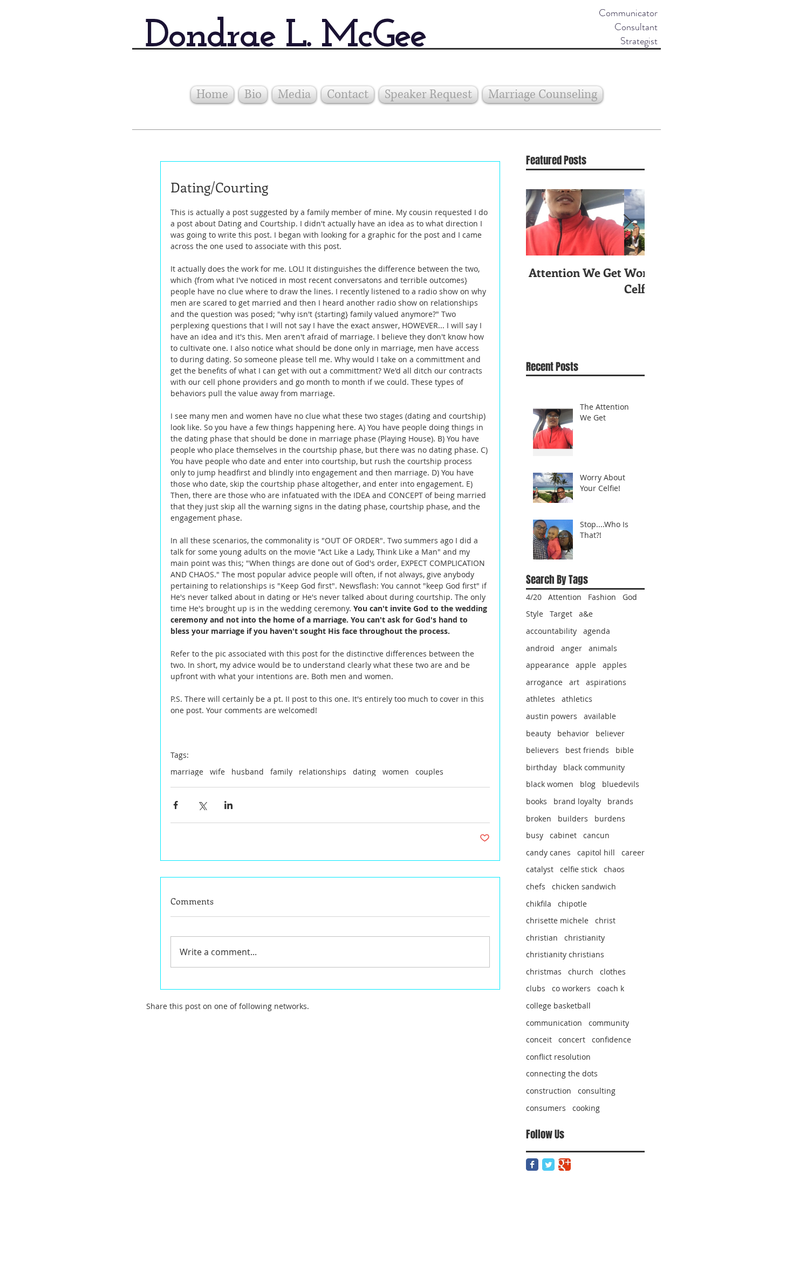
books (536, 801)
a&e (586, 614)
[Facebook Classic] (532, 1164)
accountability (551, 631)
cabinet (563, 835)
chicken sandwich (584, 886)
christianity (584, 937)
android (540, 648)
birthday (541, 767)
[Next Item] (627, 222)
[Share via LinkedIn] (228, 805)
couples (429, 771)
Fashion (602, 597)
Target (561, 614)
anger (571, 648)
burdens (609, 818)
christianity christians (565, 954)
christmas (544, 971)
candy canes (548, 852)
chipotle (572, 904)
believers (542, 750)
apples (615, 665)
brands (620, 801)
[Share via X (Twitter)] (202, 805)
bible (625, 750)
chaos (614, 869)
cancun (596, 835)
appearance (547, 665)
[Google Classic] (564, 1164)
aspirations (606, 682)
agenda (596, 631)
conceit (539, 1039)
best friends (587, 750)
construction (548, 1091)
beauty (538, 733)
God (630, 597)
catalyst (539, 869)
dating (364, 771)
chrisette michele (557, 920)
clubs (535, 988)
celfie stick (578, 869)
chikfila (538, 904)
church (580, 971)
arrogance (544, 682)
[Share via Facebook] (175, 805)
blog (588, 784)
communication (554, 1023)
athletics (577, 699)
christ (605, 920)
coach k (610, 988)
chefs (535, 886)
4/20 (534, 597)
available (600, 716)
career (633, 852)
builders (573, 818)
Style (534, 614)
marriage (186, 771)
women (395, 771)
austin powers (551, 716)
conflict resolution (558, 1057)
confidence (611, 1039)
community (609, 1023)
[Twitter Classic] (548, 1164)
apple (586, 665)
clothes (613, 971)
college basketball (558, 1005)
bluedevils (620, 784)
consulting (597, 1091)
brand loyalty (577, 801)
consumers (546, 1108)
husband (247, 771)
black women (549, 784)
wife (217, 771)
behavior (573, 733)
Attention (565, 597)
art (574, 682)
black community (594, 767)
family (281, 771)
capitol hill (596, 852)
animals (603, 648)
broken (538, 818)
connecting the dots (562, 1073)
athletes (540, 699)
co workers (571, 988)
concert (571, 1039)
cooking (586, 1108)
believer (610, 733)
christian (542, 937)
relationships (322, 771)
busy (534, 835)
